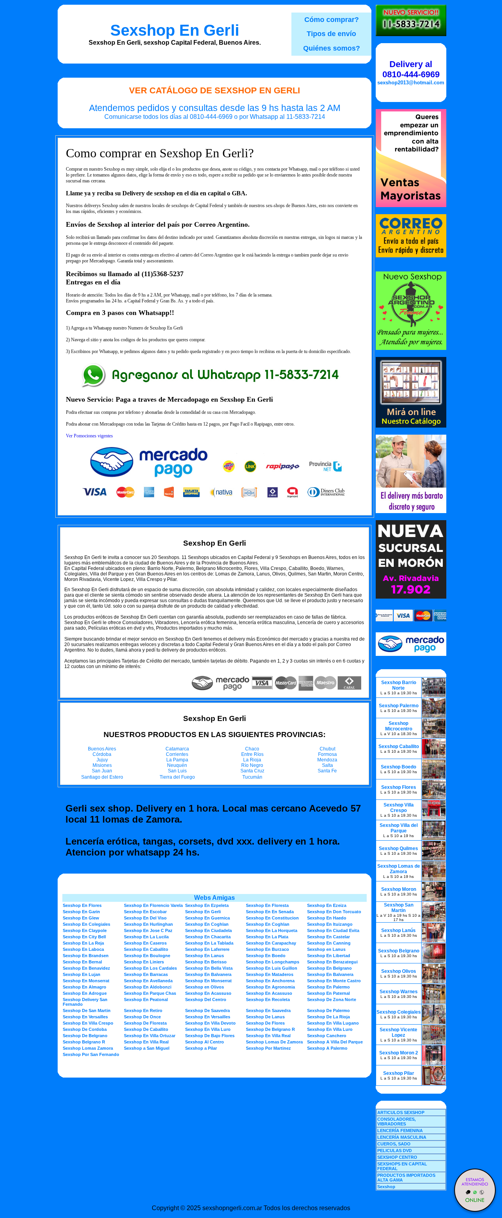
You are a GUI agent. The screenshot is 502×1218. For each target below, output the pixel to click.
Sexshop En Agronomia (270, 987)
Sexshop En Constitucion (272, 918)
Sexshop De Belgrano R (270, 1029)
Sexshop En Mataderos (269, 974)
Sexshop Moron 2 (398, 1053)
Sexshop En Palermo (328, 987)
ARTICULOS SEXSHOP (400, 1112)
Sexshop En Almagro (84, 987)
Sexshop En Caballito (146, 949)
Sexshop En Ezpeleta (207, 905)
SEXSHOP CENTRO (397, 1157)
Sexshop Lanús (398, 930)
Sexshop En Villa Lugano (333, 1023)
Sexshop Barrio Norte (398, 685)
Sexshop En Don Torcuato (334, 911)
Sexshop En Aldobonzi (147, 987)
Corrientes (177, 754)
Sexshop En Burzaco (267, 949)
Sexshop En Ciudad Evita (333, 930)
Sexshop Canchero (326, 1035)
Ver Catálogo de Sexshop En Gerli (214, 90)
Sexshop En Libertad (328, 955)
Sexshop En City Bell (84, 936)
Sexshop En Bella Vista (209, 968)
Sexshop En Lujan (81, 974)
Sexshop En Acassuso (208, 993)
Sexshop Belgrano (398, 951)
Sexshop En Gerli (174, 30)
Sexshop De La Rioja (328, 1016)
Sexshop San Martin (398, 907)
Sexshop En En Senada (270, 911)
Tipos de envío (331, 34)
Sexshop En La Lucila (146, 936)
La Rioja (252, 760)
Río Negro (252, 765)
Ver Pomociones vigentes (89, 436)
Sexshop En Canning (329, 943)
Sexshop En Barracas (146, 974)
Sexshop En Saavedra (268, 1010)
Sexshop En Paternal (328, 993)
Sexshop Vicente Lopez (398, 1032)
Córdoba (102, 754)
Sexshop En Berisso (206, 961)
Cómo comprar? (331, 20)
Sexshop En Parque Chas (150, 993)
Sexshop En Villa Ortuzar (149, 1035)
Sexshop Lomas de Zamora (398, 868)
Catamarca (177, 749)
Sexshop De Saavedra (207, 1010)
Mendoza (327, 760)
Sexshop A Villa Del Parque (335, 1042)
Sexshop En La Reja (83, 943)
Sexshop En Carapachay (271, 943)
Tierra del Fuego (177, 777)
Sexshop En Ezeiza (326, 905)
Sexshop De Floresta (145, 1023)
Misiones (102, 765)
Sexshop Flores (398, 787)
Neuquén (177, 765)
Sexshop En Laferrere (207, 949)
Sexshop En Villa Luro (208, 1029)
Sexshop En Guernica (207, 918)
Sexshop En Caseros (145, 943)
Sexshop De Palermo (328, 1010)
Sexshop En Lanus (204, 955)
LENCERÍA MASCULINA (401, 1137)
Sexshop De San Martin (87, 1010)
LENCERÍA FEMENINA (400, 1130)
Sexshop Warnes (399, 991)
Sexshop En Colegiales (86, 924)
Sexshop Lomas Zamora (88, 1048)
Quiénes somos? (331, 48)
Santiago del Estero (102, 777)
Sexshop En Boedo (266, 955)
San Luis (177, 771)
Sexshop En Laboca (83, 949)
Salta (327, 765)
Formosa (327, 754)
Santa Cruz (252, 771)
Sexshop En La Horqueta (271, 930)
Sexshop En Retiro (143, 1010)
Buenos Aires (102, 749)
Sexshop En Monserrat (86, 980)
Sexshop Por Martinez (268, 1048)
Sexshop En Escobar (145, 911)
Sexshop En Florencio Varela (153, 905)
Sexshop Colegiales (398, 1012)
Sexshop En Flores (82, 905)
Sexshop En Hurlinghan (148, 924)
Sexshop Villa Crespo (399, 807)
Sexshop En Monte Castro (334, 980)
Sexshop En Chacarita (208, 936)
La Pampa (177, 760)
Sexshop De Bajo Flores (210, 1035)
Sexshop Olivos (398, 971)
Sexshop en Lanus (326, 949)
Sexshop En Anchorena (270, 980)
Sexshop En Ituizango (330, 924)
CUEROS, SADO (394, 1144)
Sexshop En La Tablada (209, 943)
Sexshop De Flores (265, 1023)
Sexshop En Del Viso (145, 918)
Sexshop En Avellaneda (148, 980)
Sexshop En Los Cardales (150, 968)
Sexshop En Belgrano (329, 968)
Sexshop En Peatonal (146, 999)
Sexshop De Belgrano (85, 1035)
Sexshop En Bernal (82, 961)
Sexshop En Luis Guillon (271, 968)
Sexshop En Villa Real (268, 1035)
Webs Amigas (214, 897)
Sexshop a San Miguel (146, 1048)
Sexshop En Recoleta (268, 999)
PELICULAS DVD (394, 1150)
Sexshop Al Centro (204, 1042)
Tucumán (252, 777)
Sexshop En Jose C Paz (148, 930)
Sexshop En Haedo (326, 918)
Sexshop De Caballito (146, 1029)
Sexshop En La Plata (267, 936)
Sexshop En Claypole (85, 930)
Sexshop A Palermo (327, 1048)
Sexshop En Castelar (328, 936)
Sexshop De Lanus (265, 1016)
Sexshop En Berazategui (332, 961)
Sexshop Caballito (398, 746)
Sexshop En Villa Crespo (88, 1023)
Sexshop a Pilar (201, 1048)
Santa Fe (327, 771)
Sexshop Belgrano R (84, 1042)
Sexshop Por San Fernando (91, 1054)
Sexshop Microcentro (398, 726)
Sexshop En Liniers (144, 961)
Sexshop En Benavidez (86, 968)
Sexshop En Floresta (267, 905)
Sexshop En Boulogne (147, 955)
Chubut (327, 749)
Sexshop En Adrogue (85, 993)
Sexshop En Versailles (85, 1016)
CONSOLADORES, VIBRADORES (396, 1121)
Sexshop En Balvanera (208, 974)
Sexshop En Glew (81, 918)
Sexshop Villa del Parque (399, 828)
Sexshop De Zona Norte (331, 999)
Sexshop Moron (398, 889)
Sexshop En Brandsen (86, 955)
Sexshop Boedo (398, 767)
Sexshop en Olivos (204, 987)
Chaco (252, 749)
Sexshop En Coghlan (207, 924)
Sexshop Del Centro (205, 999)
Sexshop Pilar (398, 1073)
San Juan (102, 771)
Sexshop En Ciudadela (208, 930)
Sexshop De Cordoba (85, 1029)
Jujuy (102, 760)
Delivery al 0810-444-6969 (411, 69)
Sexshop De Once (142, 1016)
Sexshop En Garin (81, 911)
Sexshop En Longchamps (272, 961)
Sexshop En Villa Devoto (210, 1023)
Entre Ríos (252, 754)
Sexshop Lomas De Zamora (274, 1042)
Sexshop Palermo (398, 705)
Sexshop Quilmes (398, 848)
